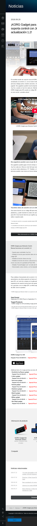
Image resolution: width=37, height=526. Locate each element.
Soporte (3, 41)
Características (3, 29)
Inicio (3, 18)
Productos (3, 24)
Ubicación (3, 513)
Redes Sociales (3, 516)
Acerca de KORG (3, 523)
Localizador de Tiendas (3, 47)
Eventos (3, 35)
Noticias (3, 509)
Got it (14, 520)
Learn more (11, 516)
